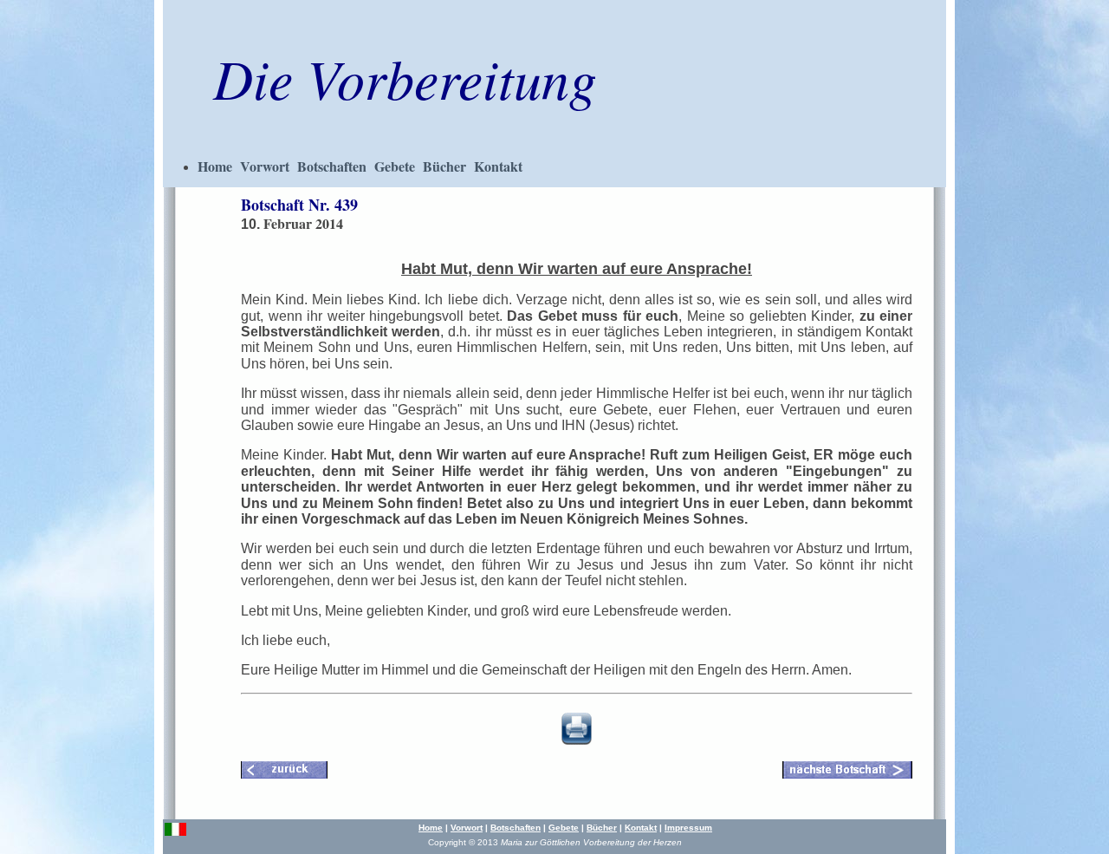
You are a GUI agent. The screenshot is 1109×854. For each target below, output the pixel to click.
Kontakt (498, 166)
